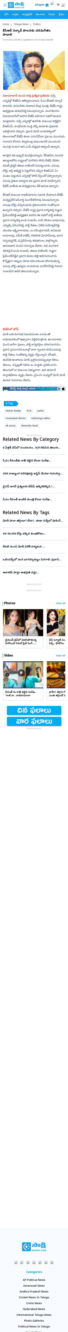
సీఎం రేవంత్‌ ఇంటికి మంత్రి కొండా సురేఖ (34, 500)
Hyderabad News (34, 1309)
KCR (29, 411)
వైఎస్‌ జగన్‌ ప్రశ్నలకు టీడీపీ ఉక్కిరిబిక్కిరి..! (33, 487)
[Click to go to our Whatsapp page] (22, 1262)
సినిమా (51, 14)
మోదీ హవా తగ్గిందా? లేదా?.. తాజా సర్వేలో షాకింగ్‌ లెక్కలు (34, 521)
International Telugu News (34, 1315)
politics (37, 24)
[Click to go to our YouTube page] (40, 1262)
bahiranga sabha (41, 418)
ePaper (40, 5)
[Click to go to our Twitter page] (28, 1262)
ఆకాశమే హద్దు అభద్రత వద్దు (33, 573)
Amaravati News (34, 1286)
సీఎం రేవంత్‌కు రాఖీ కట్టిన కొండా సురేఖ (33, 461)
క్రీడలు (61, 14)
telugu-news (21, 24)
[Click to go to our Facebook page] (16, 1262)
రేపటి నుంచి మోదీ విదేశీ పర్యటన (34, 547)
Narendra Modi (29, 426)
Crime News (34, 1303)
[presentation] (7, 622)
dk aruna (10, 426)
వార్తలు (15, 14)
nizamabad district (16, 418)
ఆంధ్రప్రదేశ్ (27, 14)
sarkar (40, 411)
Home (6, 24)
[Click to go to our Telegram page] (46, 1262)
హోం (6, 14)
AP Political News (34, 1280)
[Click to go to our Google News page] (52, 1262)
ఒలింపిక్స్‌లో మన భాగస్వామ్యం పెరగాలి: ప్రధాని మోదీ (34, 560)
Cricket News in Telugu (34, 1298)
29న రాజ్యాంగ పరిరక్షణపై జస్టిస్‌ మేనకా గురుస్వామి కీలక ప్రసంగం (34, 474)
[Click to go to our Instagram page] (34, 1262)
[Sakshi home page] (34, 1247)
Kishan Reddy (13, 411)
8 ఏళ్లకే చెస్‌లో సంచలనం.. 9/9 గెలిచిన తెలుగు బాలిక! (34, 448)
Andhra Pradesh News (34, 1292)
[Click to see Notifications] (63, 5)
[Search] (47, 5)
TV (58, 5)
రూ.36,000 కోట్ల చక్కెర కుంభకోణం (34, 534)
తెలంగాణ (40, 14)
